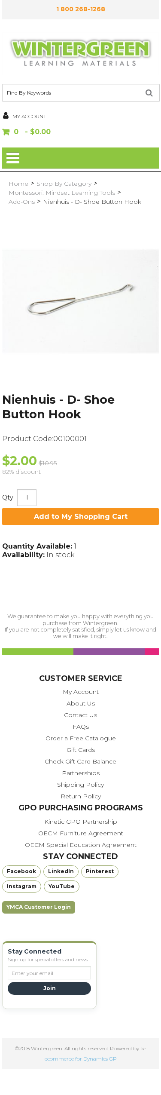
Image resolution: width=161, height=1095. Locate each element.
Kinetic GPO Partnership (80, 821)
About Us (81, 703)
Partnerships (81, 773)
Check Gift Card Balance (80, 761)
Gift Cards (81, 750)
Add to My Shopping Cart (81, 516)
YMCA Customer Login (38, 907)
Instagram (21, 886)
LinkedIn (61, 871)
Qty (7, 497)
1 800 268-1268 (80, 9)
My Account (81, 692)
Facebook (21, 871)
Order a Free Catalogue (81, 738)
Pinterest (100, 871)
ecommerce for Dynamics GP (81, 1058)
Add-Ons (22, 202)
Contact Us (80, 715)
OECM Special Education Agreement (81, 845)
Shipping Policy (80, 784)
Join (49, 988)
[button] (80, 132)
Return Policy (81, 796)
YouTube (62, 886)
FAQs (81, 726)
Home (18, 183)
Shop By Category (63, 183)
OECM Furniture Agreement (80, 833)
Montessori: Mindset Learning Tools (62, 192)
